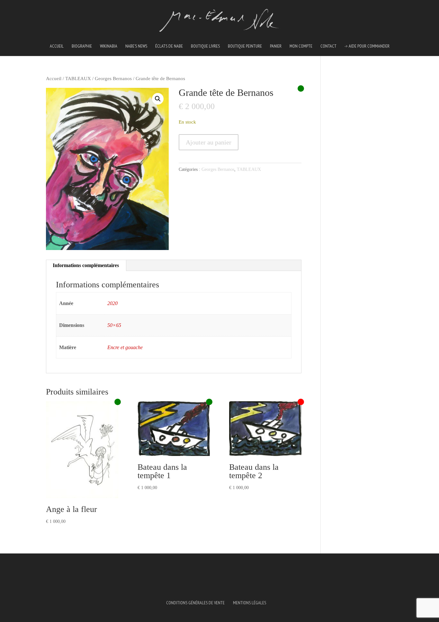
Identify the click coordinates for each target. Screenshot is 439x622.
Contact (328, 46)
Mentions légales (249, 603)
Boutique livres (205, 46)
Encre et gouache (125, 347)
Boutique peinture (245, 46)
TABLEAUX (78, 78)
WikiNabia (108, 46)
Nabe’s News (136, 46)
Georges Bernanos (113, 78)
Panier (276, 46)
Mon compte (301, 46)
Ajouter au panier (208, 142)
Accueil (57, 46)
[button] (158, 99)
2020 (112, 303)
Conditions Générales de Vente (195, 603)
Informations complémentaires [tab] (86, 265)
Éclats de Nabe (169, 46)
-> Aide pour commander (367, 46)
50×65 (114, 325)
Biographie (82, 46)
